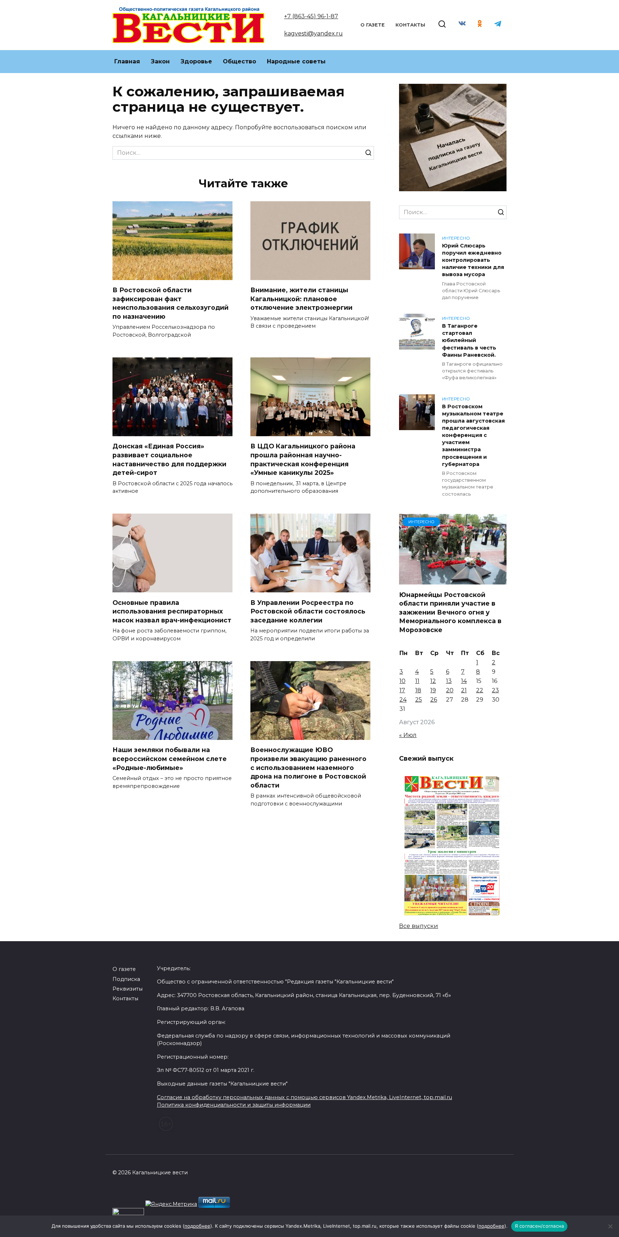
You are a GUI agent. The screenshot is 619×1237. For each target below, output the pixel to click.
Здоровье (196, 61)
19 (433, 690)
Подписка (126, 979)
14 (464, 681)
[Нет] (610, 1226)
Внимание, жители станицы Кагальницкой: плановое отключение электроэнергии (301, 298)
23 (495, 690)
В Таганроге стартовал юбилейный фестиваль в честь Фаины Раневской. (469, 340)
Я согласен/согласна (539, 1226)
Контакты (410, 25)
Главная (127, 61)
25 (418, 699)
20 (450, 690)
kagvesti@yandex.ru (313, 33)
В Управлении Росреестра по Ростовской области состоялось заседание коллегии (307, 611)
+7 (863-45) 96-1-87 (311, 16)
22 (479, 690)
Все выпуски (418, 926)
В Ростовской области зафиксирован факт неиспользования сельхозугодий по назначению (170, 303)
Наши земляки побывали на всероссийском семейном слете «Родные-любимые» (169, 758)
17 (402, 690)
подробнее (197, 1226)
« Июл (408, 735)
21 (464, 690)
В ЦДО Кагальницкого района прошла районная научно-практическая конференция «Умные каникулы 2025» (302, 459)
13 (449, 681)
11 (417, 681)
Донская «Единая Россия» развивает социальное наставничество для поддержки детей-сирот (169, 459)
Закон (160, 61)
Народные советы (296, 61)
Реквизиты (127, 989)
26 (433, 699)
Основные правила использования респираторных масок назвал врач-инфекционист (171, 611)
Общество (239, 61)
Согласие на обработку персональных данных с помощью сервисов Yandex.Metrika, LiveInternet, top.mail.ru (304, 1097)
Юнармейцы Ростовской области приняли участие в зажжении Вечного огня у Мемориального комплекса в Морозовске (450, 612)
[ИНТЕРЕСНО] (453, 580)
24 (403, 699)
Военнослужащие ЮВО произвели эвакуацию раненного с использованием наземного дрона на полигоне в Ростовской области (308, 767)
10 (402, 681)
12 (433, 681)
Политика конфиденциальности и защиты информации (234, 1105)
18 (418, 690)
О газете (372, 25)
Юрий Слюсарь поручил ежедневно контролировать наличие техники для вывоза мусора (473, 260)
